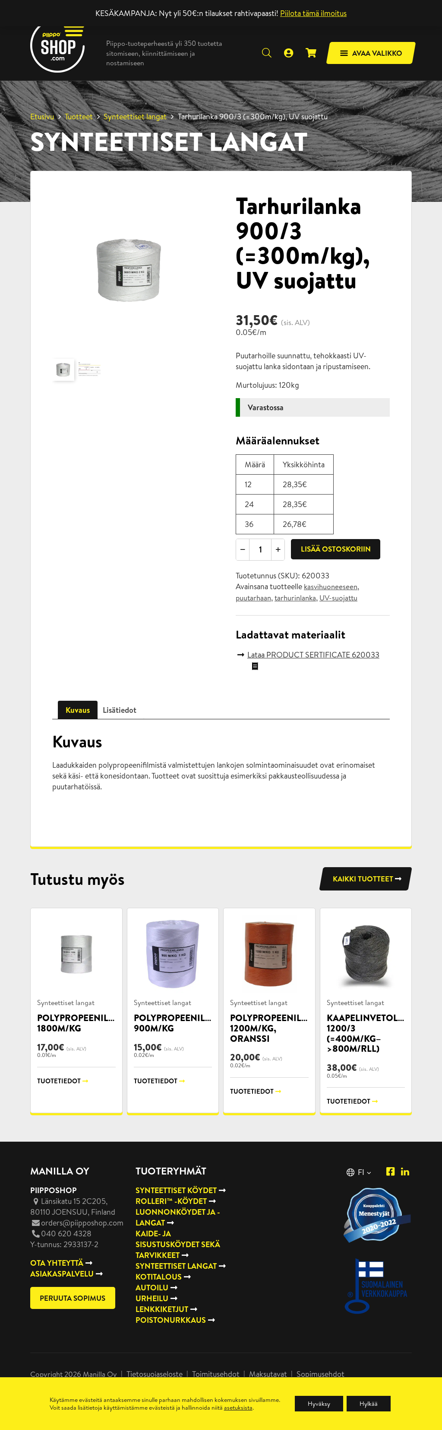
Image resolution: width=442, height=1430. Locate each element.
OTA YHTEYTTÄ (56, 1263)
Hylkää (369, 1403)
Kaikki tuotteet (363, 879)
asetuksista (238, 1407)
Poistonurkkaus (171, 1320)
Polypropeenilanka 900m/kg (182, 1023)
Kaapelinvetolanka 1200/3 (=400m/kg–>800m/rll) (375, 1033)
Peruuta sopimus (72, 1298)
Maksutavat (268, 1374)
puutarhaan (253, 598)
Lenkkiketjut (162, 1309)
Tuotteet (79, 116)
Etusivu (42, 116)
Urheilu (152, 1298)
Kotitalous (159, 1276)
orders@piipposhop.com (82, 1222)
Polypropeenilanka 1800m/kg (85, 1023)
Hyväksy (319, 1403)
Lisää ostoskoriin (336, 549)
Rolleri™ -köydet (171, 1201)
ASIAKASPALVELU (62, 1273)
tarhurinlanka (295, 598)
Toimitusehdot (216, 1374)
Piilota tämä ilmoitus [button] (313, 13)
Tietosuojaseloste (154, 1374)
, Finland (72, 1206)
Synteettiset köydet (176, 1190)
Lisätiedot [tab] (119, 710)
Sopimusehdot (320, 1374)
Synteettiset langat (135, 116)
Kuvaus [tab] (78, 710)
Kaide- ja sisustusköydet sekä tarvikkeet (178, 1244)
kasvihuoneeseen (330, 586)
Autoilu (152, 1287)
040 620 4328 (66, 1233)
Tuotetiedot (59, 1080)
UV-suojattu (338, 598)
